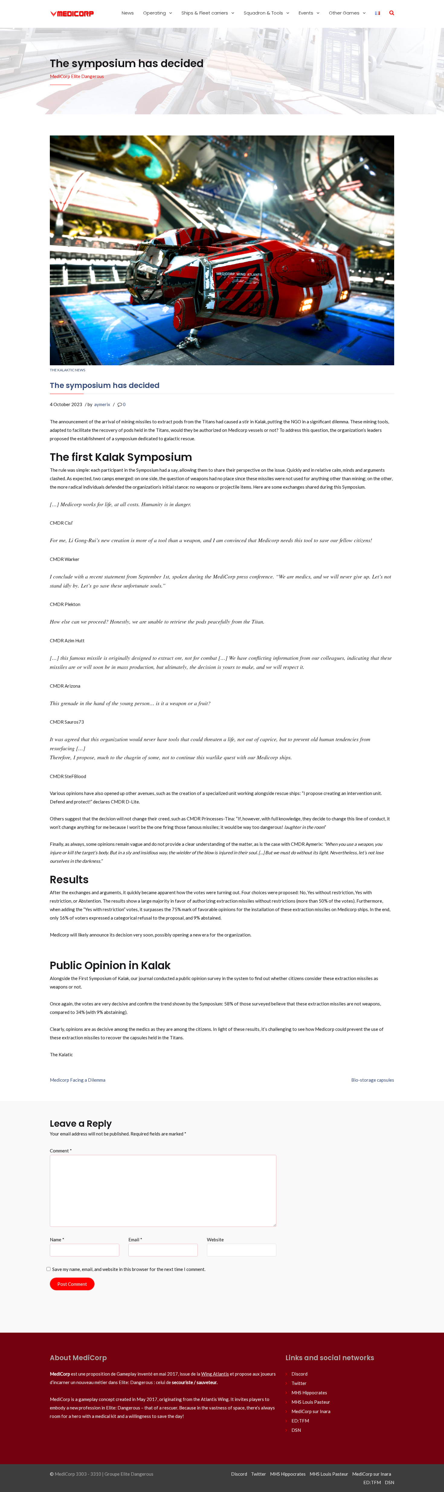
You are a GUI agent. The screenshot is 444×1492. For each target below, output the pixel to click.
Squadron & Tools (264, 13)
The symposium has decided (104, 385)
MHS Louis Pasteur (310, 1402)
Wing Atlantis (215, 1373)
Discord (299, 1373)
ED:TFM (300, 1420)
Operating (155, 13)
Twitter (299, 1383)
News (128, 13)
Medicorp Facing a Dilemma (77, 1080)
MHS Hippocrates (309, 1392)
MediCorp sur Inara (310, 1411)
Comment (61, 1150)
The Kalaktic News (67, 370)
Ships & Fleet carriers (205, 13)
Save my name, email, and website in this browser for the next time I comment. (128, 1269)
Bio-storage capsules (372, 1080)
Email (135, 1239)
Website (215, 1239)
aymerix (102, 404)
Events (306, 13)
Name (57, 1239)
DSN (296, 1430)
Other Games (345, 13)
